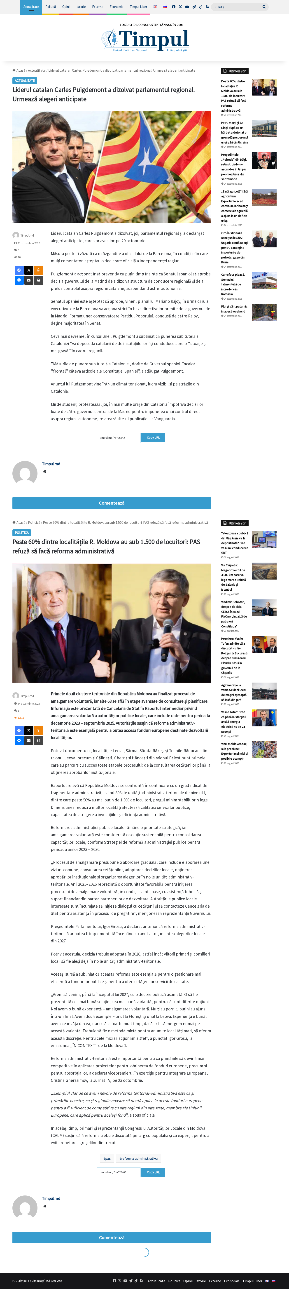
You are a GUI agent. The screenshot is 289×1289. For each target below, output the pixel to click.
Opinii (66, 7)
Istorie (81, 7)
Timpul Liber (138, 7)
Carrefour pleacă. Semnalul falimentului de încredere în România (233, 284)
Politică (50, 7)
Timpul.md (27, 235)
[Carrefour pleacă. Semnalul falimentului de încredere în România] (264, 280)
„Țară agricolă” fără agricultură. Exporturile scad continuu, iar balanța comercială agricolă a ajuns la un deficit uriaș (234, 206)
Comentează (111, 503)
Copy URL (153, 437)
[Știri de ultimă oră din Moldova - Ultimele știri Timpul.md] (144, 37)
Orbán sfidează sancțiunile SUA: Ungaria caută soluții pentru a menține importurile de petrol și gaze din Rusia (234, 247)
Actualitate (31, 7)
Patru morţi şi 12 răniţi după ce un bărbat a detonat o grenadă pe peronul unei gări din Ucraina (234, 132)
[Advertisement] (249, 400)
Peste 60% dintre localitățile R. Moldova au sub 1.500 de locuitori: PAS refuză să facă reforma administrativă (233, 96)
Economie (117, 7)
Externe (97, 7)
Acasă (20, 70)
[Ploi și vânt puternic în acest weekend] (264, 312)
